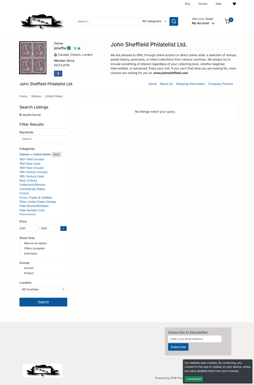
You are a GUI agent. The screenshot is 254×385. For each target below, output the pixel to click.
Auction (29, 268)
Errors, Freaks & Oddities (35, 197)
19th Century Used (31, 176)
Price (23, 221)
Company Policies (220, 84)
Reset (56, 154)
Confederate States (32, 189)
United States (54, 96)
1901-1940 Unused (31, 159)
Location (25, 282)
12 (75, 48)
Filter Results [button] (32, 124)
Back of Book (28, 180)
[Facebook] (58, 74)
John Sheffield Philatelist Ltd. (46, 84)
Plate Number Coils (32, 210)
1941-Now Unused (31, 168)
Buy (187, 4)
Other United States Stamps (37, 202)
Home (152, 84)
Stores (202, 4)
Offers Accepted (34, 248)
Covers (24, 193)
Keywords (26, 132)
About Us (166, 84)
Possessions (27, 214)
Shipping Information (190, 84)
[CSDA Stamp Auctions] (41, 21)
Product (29, 273)
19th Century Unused (33, 172)
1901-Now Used (29, 163)
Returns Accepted (35, 243)
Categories (27, 149)
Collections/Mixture (32, 184)
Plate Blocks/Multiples (34, 206)
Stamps (36, 96)
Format (24, 263)
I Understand (193, 378)
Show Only (27, 238)
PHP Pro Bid (179, 378)
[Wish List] (234, 4)
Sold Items (30, 253)
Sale (218, 4)
